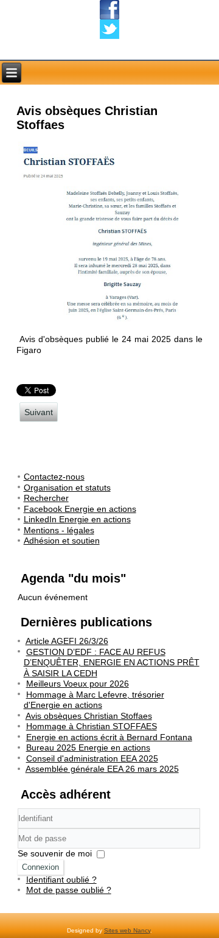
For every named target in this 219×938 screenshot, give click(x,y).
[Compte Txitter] (109, 29)
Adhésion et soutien (62, 540)
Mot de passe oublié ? (68, 890)
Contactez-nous (54, 476)
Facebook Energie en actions (80, 509)
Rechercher (46, 498)
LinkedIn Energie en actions (77, 519)
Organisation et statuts (67, 487)
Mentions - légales (59, 530)
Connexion (40, 867)
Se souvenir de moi (55, 853)
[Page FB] (109, 9)
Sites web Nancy (127, 930)
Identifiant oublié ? (61, 879)
